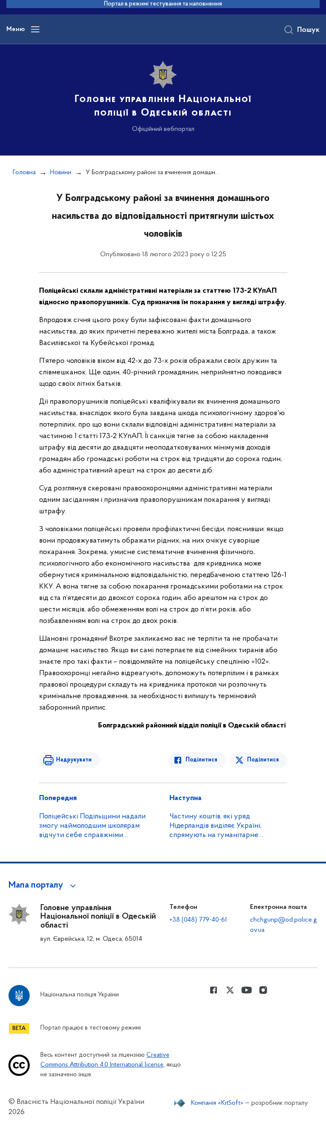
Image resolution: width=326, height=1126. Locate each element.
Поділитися (201, 760)
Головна (24, 172)
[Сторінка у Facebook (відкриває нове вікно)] (213, 990)
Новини (60, 172)
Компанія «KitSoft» (217, 1103)
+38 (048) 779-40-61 (198, 920)
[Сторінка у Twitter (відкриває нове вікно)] (230, 990)
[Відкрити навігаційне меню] (35, 29)
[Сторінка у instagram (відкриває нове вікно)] (263, 990)
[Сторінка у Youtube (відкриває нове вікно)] (247, 990)
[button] (43, 885)
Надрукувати (74, 760)
